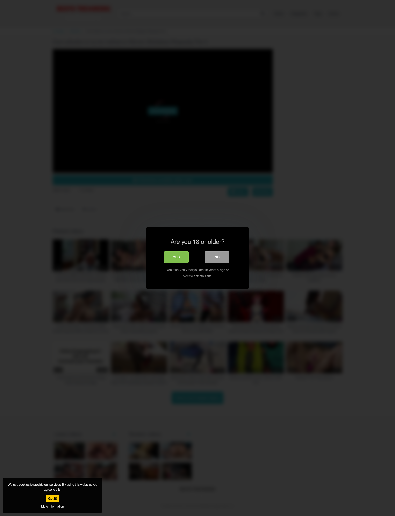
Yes (176, 257)
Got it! (52, 498)
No (217, 257)
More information (52, 506)
